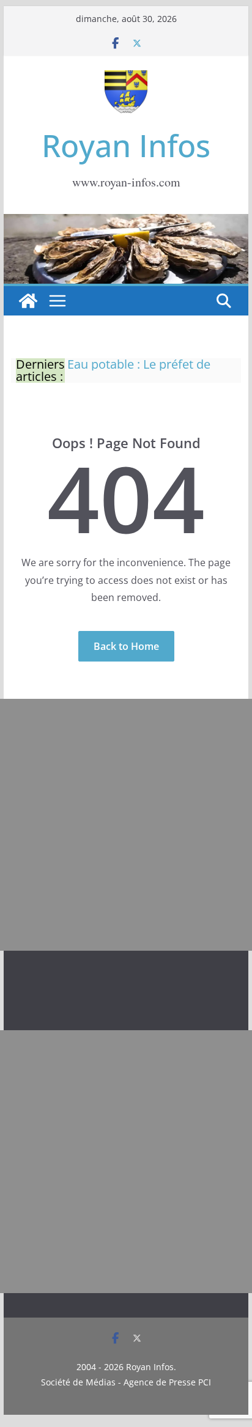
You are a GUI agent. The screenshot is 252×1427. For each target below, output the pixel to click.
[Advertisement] (126, 825)
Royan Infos (126, 145)
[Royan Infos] (126, 221)
